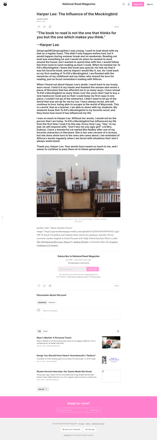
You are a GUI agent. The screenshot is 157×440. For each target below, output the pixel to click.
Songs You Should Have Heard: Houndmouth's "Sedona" (66, 355)
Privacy (81, 424)
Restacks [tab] (52, 302)
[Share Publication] (128, 4)
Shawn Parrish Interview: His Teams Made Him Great (64, 371)
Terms (88, 424)
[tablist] (47, 302)
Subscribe (138, 4)
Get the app (89, 429)
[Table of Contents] (2, 220)
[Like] (39, 26)
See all (41, 389)
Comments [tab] (42, 302)
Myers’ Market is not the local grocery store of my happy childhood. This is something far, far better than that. (66, 342)
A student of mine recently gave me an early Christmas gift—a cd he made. (66, 359)
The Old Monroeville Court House (53, 242)
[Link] (33, 35)
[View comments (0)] (44, 26)
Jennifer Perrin (42, 19)
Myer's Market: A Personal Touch (54, 337)
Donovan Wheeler (53, 346)
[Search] (123, 4)
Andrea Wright (80, 242)
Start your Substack (72, 429)
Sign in (150, 4)
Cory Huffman (51, 361)
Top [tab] (39, 331)
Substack (67, 435)
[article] (78, 343)
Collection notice (98, 424)
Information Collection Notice (78, 277)
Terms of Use (89, 274)
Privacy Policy (95, 277)
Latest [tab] (45, 331)
